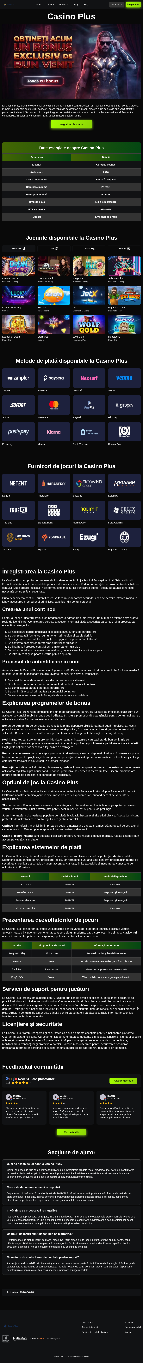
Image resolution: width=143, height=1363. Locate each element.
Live (51, 248)
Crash (87, 248)
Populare (16, 248)
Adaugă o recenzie (123, 1081)
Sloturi (122, 248)
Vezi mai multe (71, 1132)
